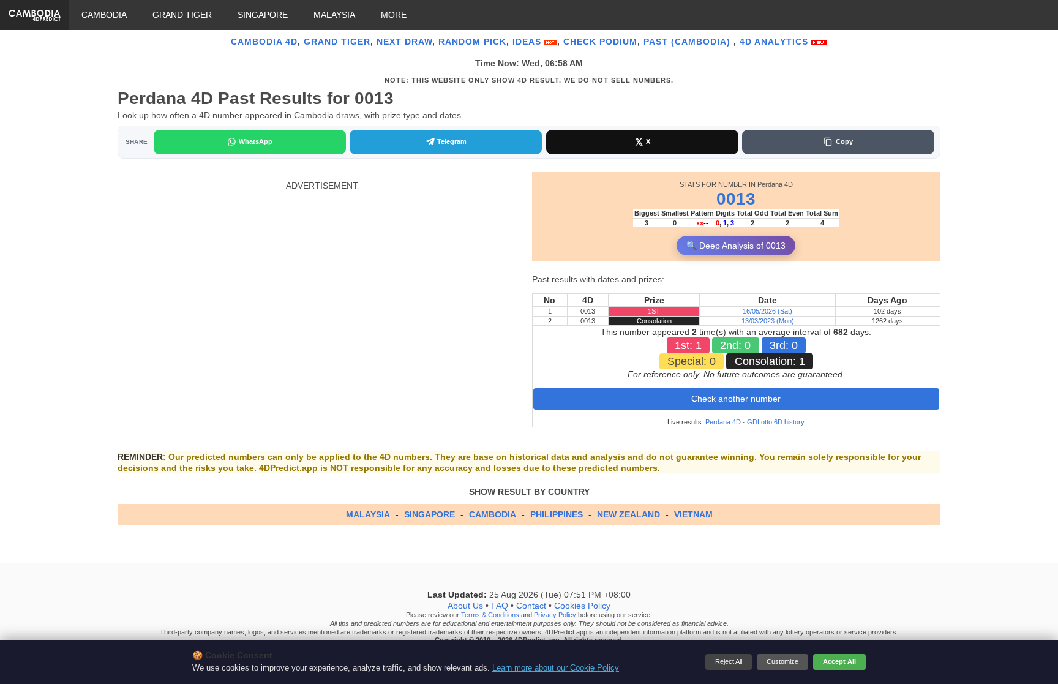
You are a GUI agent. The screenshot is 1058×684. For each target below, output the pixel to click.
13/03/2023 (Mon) (767, 321)
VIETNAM (693, 514)
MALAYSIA (334, 15)
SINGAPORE (263, 15)
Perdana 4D (723, 422)
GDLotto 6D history (776, 422)
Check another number (736, 399)
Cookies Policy (582, 606)
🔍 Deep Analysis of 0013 (736, 245)
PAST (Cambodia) (688, 42)
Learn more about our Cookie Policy (555, 668)
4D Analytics (775, 42)
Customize (782, 661)
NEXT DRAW (404, 42)
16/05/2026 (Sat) (767, 311)
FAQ (499, 606)
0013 (736, 198)
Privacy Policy (555, 615)
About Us (465, 606)
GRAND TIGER (182, 15)
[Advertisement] (322, 277)
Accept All (839, 661)
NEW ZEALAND (628, 514)
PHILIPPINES (556, 514)
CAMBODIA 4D (264, 42)
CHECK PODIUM (600, 42)
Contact (531, 606)
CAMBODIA (104, 15)
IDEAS (528, 42)
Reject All (728, 661)
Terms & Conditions (490, 615)
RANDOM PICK (472, 42)
